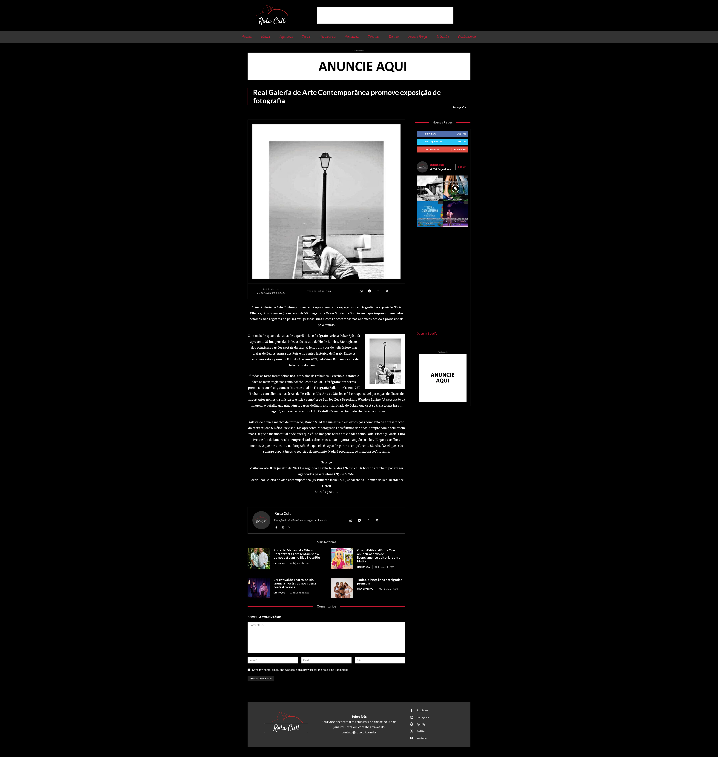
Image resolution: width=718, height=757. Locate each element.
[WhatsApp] (361, 291)
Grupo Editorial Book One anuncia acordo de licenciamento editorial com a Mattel (378, 555)
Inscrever (460, 149)
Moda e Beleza (365, 589)
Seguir (462, 141)
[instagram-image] (430, 188)
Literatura (363, 567)
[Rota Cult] (261, 521)
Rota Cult (282, 513)
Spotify (421, 724)
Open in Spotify (427, 333)
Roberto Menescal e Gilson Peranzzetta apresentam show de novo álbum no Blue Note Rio (297, 553)
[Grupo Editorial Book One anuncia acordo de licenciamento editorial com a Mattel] (342, 558)
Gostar (461, 133)
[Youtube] (411, 738)
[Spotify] (411, 724)
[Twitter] (386, 291)
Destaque (279, 563)
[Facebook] (378, 291)
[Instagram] (283, 527)
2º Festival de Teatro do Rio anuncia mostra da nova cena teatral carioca (295, 583)
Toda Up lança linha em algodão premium (380, 581)
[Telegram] (369, 291)
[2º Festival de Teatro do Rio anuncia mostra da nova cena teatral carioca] (259, 588)
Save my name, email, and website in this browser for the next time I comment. (300, 669)
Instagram (423, 717)
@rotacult (437, 165)
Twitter (421, 731)
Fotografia (459, 107)
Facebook (422, 710)
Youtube (422, 738)
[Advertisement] (385, 15)
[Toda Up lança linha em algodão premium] (342, 588)
